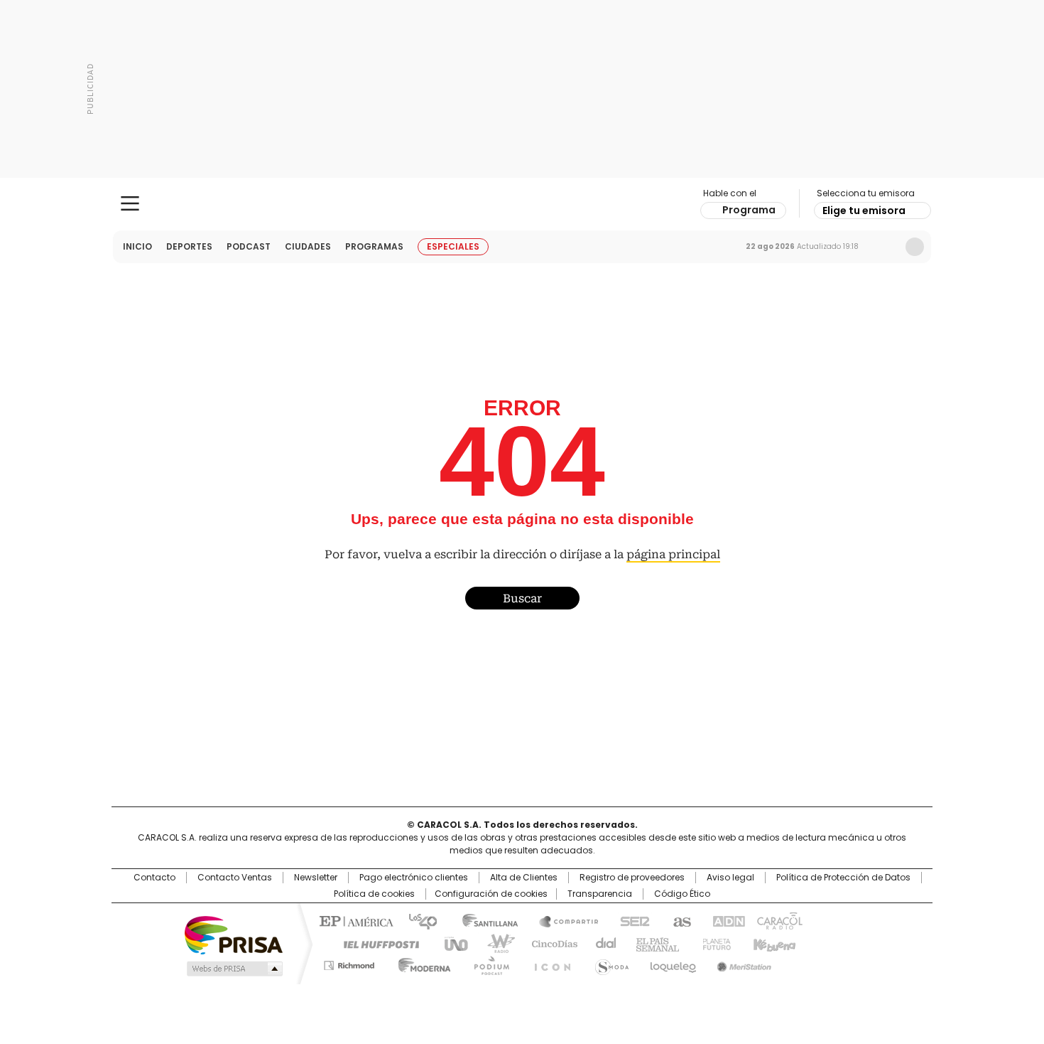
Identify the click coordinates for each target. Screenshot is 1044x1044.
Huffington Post (375, 943)
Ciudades (308, 246)
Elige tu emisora (864, 210)
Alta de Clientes (524, 877)
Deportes (189, 246)
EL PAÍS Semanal (653, 943)
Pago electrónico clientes (413, 877)
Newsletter (885, 247)
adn (726, 920)
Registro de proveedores (632, 877)
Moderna (421, 963)
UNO (451, 943)
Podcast (249, 246)
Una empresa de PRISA (234, 934)
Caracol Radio (522, 204)
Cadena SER (631, 920)
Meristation (742, 963)
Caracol (778, 920)
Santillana (483, 920)
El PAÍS (354, 920)
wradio (494, 943)
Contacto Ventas (234, 877)
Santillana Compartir (562, 920)
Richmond (349, 963)
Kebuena (772, 943)
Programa (749, 210)
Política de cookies (374, 894)
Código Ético (682, 894)
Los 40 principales (417, 920)
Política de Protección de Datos (843, 877)
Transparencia (599, 894)
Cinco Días (550, 943)
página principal (673, 554)
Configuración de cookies (491, 894)
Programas (374, 246)
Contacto (154, 877)
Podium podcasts (487, 963)
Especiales (453, 246)
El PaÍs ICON (548, 963)
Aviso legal (730, 877)
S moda (609, 963)
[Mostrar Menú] (130, 203)
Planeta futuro (713, 943)
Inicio (137, 246)
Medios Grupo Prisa (233, 968)
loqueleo (672, 963)
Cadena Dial (602, 943)
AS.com (679, 920)
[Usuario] (915, 247)
